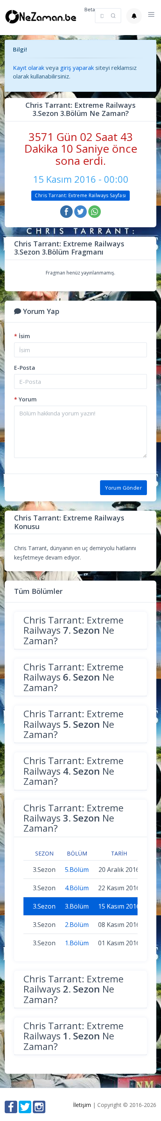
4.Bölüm (77, 888)
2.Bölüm (77, 924)
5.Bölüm (77, 869)
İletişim (82, 1105)
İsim (22, 336)
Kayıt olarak (28, 67)
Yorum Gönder (123, 487)
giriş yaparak (77, 67)
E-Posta (24, 367)
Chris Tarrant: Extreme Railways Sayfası (80, 195)
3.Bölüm (77, 906)
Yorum (25, 399)
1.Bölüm (77, 943)
